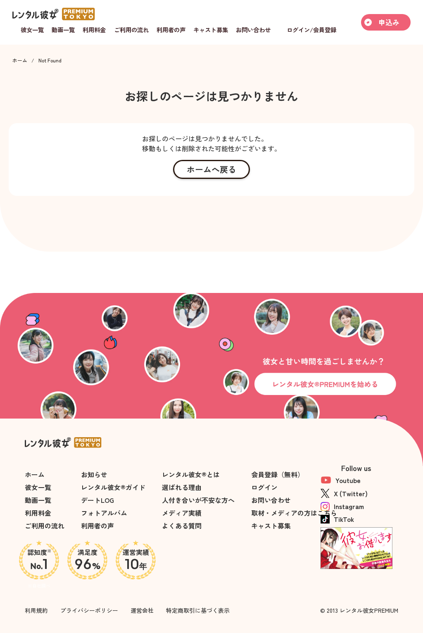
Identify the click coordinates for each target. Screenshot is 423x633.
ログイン (264, 487)
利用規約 (36, 610)
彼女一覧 (38, 487)
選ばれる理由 (182, 487)
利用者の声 (97, 526)
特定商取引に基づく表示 (198, 610)
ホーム (19, 60)
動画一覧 (38, 500)
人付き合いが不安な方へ (198, 500)
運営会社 (142, 610)
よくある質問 (182, 526)
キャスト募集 (271, 526)
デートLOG (97, 500)
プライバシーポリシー (89, 610)
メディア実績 (182, 513)
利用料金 (38, 513)
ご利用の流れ (44, 526)
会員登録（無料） (277, 474)
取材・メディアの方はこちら (294, 513)
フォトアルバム (104, 513)
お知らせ (94, 474)
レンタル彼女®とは (191, 474)
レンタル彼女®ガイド (113, 487)
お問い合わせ (271, 500)
